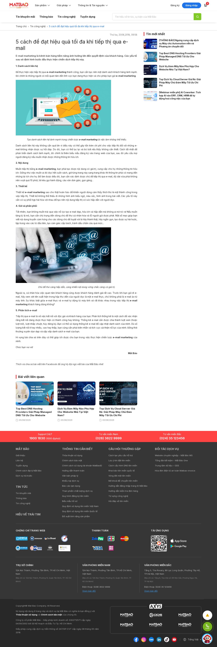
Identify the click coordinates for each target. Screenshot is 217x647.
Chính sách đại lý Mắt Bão (28, 470)
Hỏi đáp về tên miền (118, 501)
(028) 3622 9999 (108, 438)
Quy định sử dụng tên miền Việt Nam (80, 506)
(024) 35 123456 (172, 438)
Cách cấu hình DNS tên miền (122, 465)
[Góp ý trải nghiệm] (207, 615)
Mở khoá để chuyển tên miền (123, 480)
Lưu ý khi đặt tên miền (119, 460)
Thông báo (46, 16)
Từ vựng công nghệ (118, 496)
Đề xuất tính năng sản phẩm (76, 516)
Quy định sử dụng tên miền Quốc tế (80, 511)
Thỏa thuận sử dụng (72, 455)
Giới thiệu (20, 455)
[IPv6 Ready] (209, 451)
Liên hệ (19, 460)
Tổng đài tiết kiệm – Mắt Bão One (171, 460)
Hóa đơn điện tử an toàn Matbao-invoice (175, 470)
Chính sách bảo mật (72, 460)
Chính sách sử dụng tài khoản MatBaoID (82, 465)
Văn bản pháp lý (70, 475)
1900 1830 (45, 438)
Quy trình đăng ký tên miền (75, 496)
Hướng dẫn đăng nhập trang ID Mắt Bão (127, 486)
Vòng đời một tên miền (119, 475)
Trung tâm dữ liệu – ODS (167, 465)
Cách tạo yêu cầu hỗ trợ (120, 455)
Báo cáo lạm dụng (71, 486)
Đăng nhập (192, 5)
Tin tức (22, 486)
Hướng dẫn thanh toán (73, 470)
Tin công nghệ (67, 16)
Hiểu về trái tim (28, 514)
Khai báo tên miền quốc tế (121, 470)
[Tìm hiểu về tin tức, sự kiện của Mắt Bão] (197, 16)
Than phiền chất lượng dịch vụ (77, 491)
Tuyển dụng (87, 16)
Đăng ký (175, 5)
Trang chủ (21, 26)
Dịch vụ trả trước (24, 475)
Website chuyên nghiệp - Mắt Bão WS (174, 455)
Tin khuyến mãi (25, 16)
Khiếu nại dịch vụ (70, 480)
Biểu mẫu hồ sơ (69, 501)
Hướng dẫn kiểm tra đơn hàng (123, 491)
